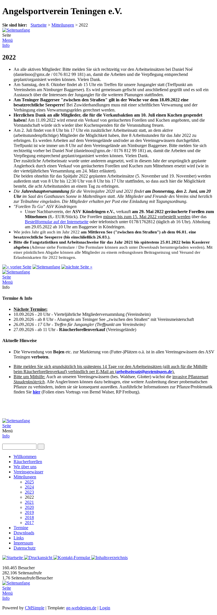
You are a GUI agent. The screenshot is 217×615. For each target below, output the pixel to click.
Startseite (39, 25)
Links (19, 537)
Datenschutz (25, 548)
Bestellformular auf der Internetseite (56, 221)
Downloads (24, 532)
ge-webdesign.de (81, 607)
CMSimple (34, 607)
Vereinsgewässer (28, 471)
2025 (29, 482)
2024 (29, 487)
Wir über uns (25, 466)
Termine (21, 527)
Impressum (23, 542)
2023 (29, 492)
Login (104, 607)
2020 (29, 507)
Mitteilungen (62, 25)
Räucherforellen (28, 461)
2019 (29, 512)
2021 (29, 502)
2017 (29, 522)
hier (36, 391)
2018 (29, 517)
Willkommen (25, 456)
